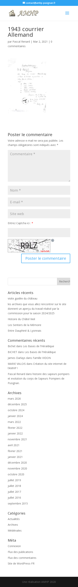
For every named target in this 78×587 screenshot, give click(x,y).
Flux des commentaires (22, 558)
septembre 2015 (18, 503)
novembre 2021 (17, 439)
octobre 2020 (16, 474)
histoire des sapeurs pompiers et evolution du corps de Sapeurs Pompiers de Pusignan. (38, 378)
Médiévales (15, 530)
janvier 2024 (15, 416)
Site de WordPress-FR (21, 563)
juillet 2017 (14, 491)
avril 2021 (14, 445)
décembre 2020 (17, 462)
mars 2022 (14, 422)
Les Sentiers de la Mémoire (24, 325)
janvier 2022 (15, 433)
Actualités (14, 519)
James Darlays (16, 358)
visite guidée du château (22, 298)
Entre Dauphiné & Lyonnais (24, 330)
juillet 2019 (14, 480)
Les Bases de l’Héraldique (38, 346)
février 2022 (15, 428)
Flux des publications (20, 552)
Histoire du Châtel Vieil (21, 319)
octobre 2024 (16, 410)
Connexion (14, 546)
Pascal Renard (21, 41)
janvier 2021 (15, 457)
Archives (13, 524)
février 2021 (15, 451)
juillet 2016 (14, 497)
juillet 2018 (14, 486)
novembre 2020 (17, 468)
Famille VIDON (42, 358)
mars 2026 (14, 398)
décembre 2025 (17, 404)
